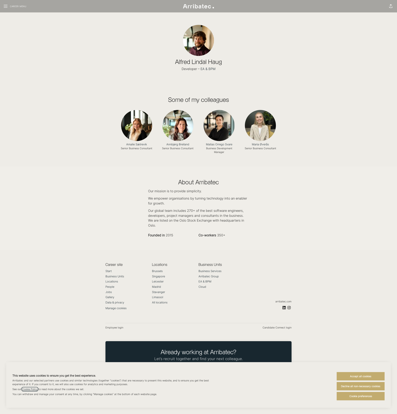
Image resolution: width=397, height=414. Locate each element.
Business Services (209, 271)
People (109, 286)
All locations (159, 302)
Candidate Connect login (277, 327)
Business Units (114, 276)
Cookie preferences (360, 396)
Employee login (114, 327)
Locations (111, 281)
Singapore (158, 276)
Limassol (157, 297)
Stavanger (158, 292)
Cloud (202, 286)
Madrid (156, 286)
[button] (390, 6)
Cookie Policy (30, 389)
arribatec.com (283, 301)
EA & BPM (208, 69)
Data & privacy (114, 302)
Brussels (157, 271)
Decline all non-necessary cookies (360, 386)
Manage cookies (116, 308)
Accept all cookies (360, 376)
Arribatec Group (208, 276)
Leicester (158, 281)
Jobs (108, 292)
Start (108, 271)
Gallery (109, 297)
